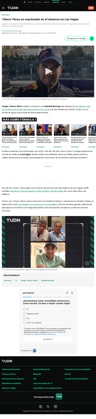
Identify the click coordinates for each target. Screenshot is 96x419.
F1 (16, 280)
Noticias (38, 2)
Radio (64, 2)
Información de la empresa (13, 379)
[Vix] (91, 8)
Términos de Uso (9, 374)
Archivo (68, 374)
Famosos (47, 2)
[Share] (91, 38)
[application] (48, 71)
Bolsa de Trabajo (9, 388)
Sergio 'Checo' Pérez (29, 280)
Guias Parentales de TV (42, 383)
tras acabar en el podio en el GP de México (38, 204)
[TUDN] (12, 8)
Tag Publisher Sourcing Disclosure (47, 388)
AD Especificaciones (41, 369)
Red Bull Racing (47, 280)
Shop (70, 2)
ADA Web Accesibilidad (11, 383)
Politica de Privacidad (11, 369)
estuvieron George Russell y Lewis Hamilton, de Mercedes (36, 191)
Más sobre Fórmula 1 (19, 119)
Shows (30, 2)
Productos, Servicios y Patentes (78, 369)
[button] (48, 71)
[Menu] (3, 8)
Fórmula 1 (6, 15)
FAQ (34, 379)
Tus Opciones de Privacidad (76, 379)
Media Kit (37, 374)
